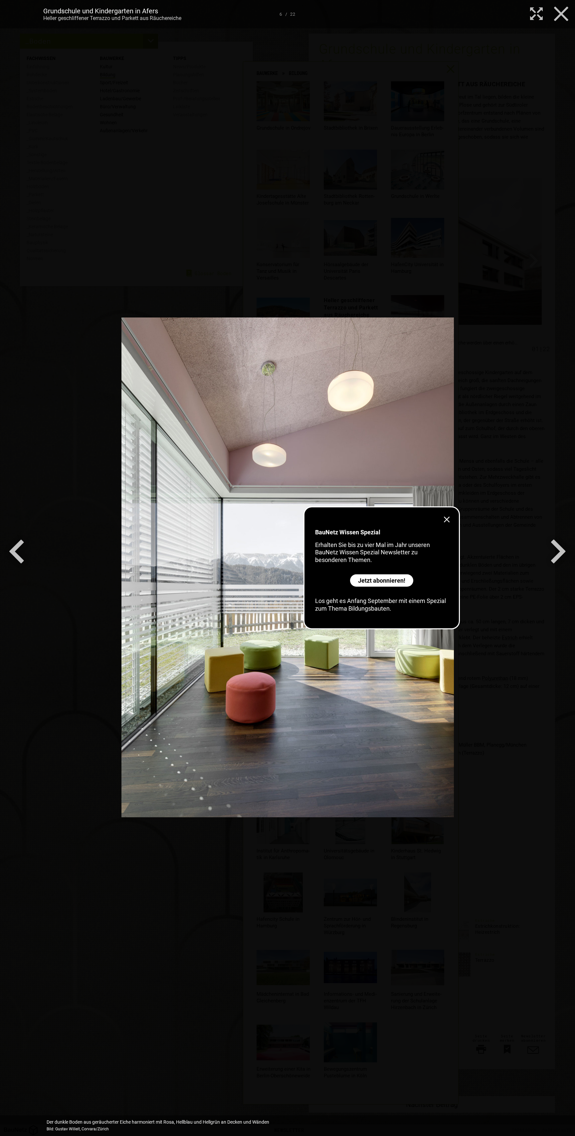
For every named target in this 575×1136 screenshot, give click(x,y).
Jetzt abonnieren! (381, 580)
